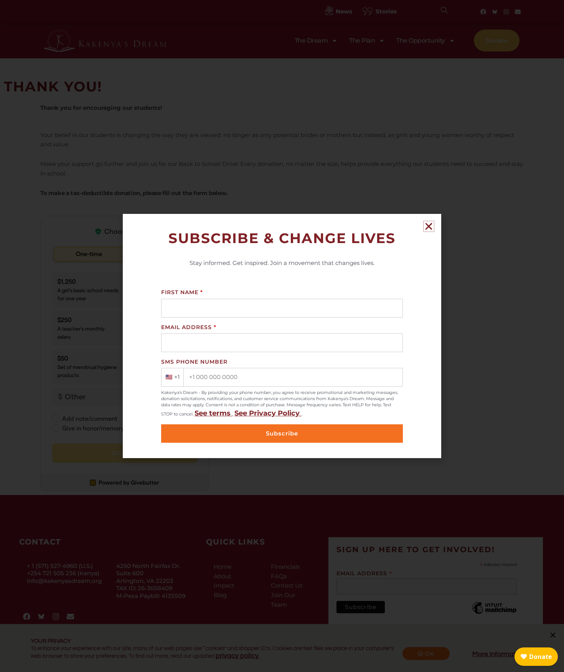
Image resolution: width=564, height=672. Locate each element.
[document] (282, 336)
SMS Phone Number (194, 361)
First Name (182, 292)
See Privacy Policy (268, 413)
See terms (214, 413)
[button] (429, 226)
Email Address (188, 327)
